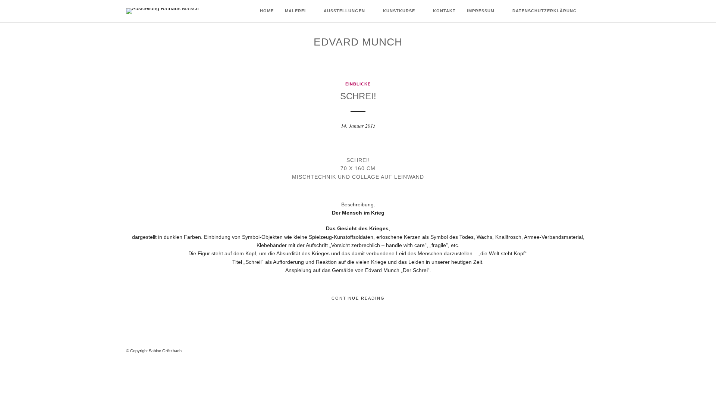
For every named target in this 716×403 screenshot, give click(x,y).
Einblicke (358, 84)
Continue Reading (358, 298)
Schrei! (358, 96)
